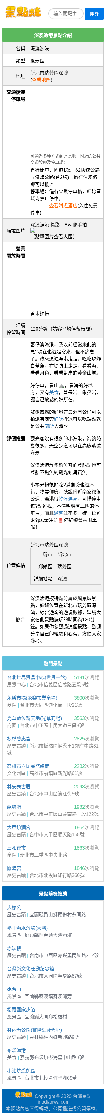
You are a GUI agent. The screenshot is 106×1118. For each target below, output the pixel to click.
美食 (54, 392)
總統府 (14, 807)
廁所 (49, 426)
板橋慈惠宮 (19, 738)
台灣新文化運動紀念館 (30, 968)
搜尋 (94, 14)
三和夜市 (16, 847)
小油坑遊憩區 (21, 1070)
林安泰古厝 (19, 786)
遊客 (58, 513)
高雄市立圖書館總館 (28, 766)
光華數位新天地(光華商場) (34, 718)
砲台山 (14, 989)
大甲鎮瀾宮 (19, 827)
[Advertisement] (65, 117)
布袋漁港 (16, 1050)
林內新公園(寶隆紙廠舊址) (34, 1030)
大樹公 (14, 907)
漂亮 (72, 498)
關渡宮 (14, 868)
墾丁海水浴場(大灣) (27, 928)
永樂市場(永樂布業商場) (32, 697)
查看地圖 (41, 79)
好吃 (58, 419)
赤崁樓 (14, 948)
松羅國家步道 (21, 1009)
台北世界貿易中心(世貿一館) (37, 677)
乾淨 (63, 498)
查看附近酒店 (63, 205)
